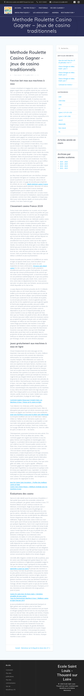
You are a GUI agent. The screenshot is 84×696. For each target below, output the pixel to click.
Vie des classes (56, 8)
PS (59, 132)
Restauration (67, 13)
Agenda (55, 13)
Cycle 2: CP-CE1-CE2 (65, 112)
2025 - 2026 (64, 162)
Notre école (29, 8)
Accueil (18, 8)
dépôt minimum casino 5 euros (37, 184)
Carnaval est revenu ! (65, 85)
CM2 (60, 105)
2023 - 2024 (64, 166)
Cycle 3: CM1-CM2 (64, 116)
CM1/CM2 (61, 101)
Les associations (40, 13)
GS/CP (60, 120)
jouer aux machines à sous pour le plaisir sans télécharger (29, 415)
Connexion (9, 670)
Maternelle (62, 124)
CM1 (60, 97)
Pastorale (43, 8)
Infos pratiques (22, 13)
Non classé (62, 128)
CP (59, 108)
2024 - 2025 (64, 164)
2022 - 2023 (64, 168)
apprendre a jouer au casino (19, 569)
